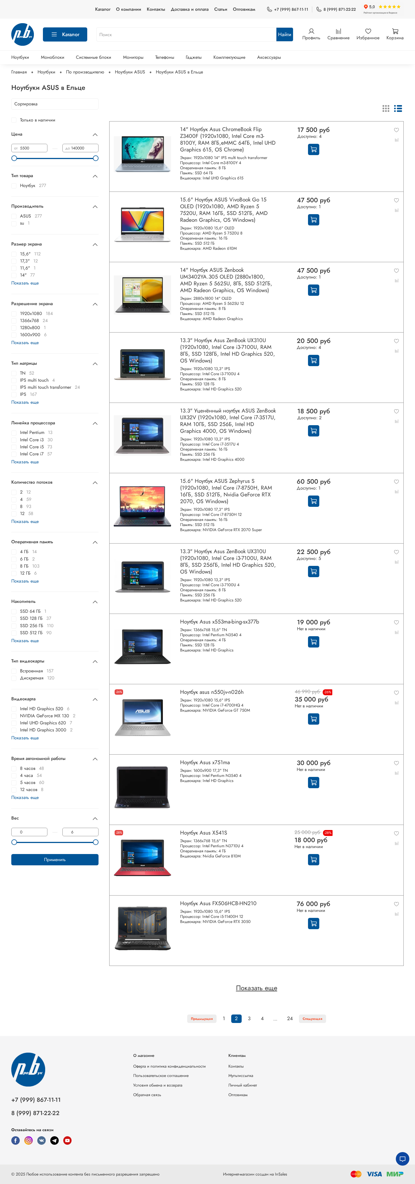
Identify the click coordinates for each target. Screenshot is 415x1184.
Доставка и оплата (190, 9)
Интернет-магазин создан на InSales (255, 1174)
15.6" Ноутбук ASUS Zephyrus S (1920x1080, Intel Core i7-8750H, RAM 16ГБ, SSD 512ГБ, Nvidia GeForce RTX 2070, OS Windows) (226, 491)
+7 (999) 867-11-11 (291, 9)
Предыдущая (202, 1018)
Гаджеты (194, 57)
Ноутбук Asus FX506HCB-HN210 (218, 903)
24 (290, 1018)
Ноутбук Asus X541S (203, 833)
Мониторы (133, 57)
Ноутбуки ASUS (130, 72)
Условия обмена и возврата (157, 1085)
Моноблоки (52, 57)
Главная (19, 72)
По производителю (85, 72)
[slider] (14, 158)
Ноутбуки (20, 57)
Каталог (102, 9)
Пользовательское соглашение (161, 1075)
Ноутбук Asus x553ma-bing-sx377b (219, 621)
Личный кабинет (242, 1085)
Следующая (312, 1018)
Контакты (156, 9)
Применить (55, 859)
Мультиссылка (240, 1075)
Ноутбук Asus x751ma (205, 762)
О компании (128, 9)
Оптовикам (244, 9)
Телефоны (164, 57)
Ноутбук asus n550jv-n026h (212, 692)
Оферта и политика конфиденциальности (169, 1066)
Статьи (220, 9)
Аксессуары (269, 57)
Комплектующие (229, 57)
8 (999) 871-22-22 (340, 9)
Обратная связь (147, 1095)
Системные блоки (93, 57)
